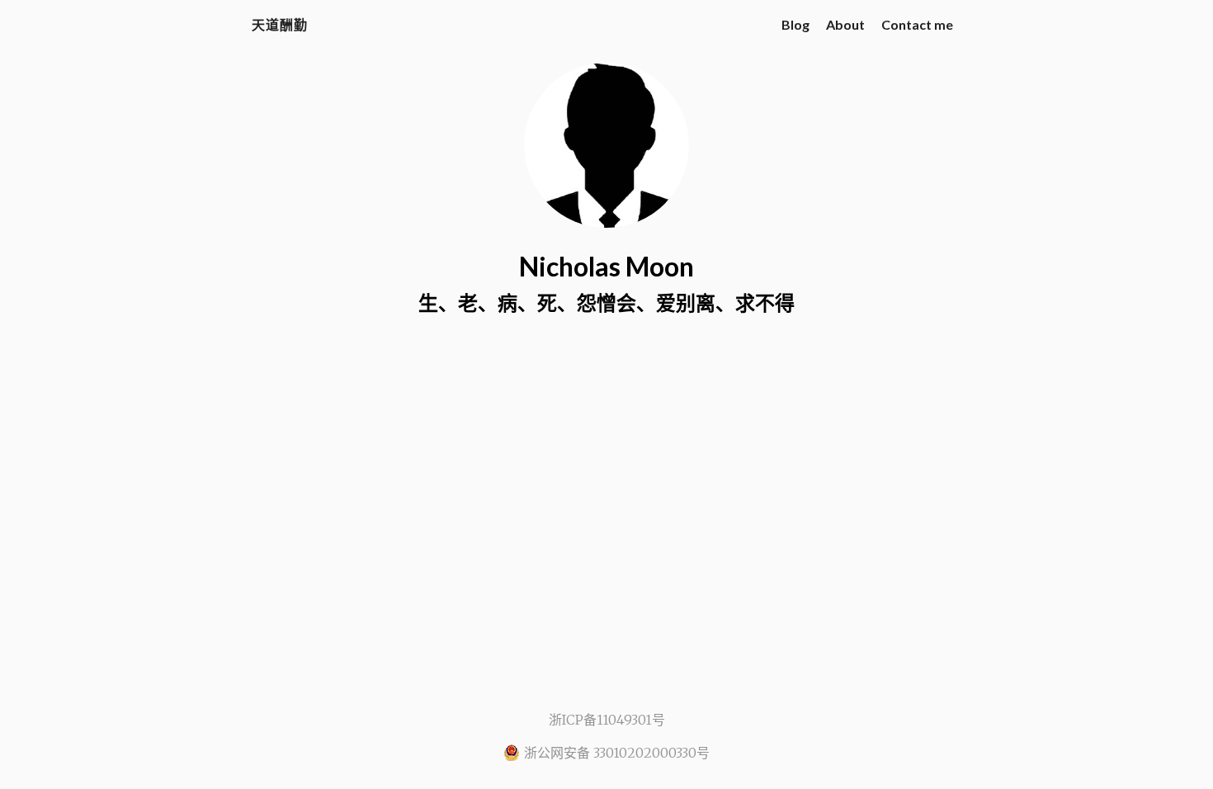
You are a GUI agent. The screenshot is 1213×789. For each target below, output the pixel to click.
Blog (795, 24)
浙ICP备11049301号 (607, 719)
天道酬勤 (280, 24)
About (845, 24)
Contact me (917, 24)
